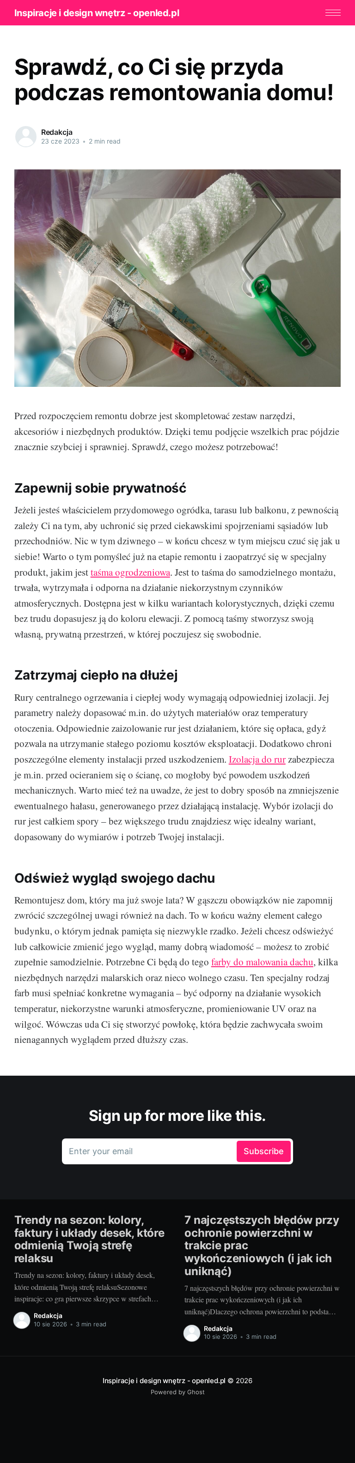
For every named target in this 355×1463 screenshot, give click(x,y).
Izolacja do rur (257, 759)
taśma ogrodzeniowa (130, 572)
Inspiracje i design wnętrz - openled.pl (96, 12)
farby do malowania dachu (262, 961)
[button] (333, 12)
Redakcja (57, 132)
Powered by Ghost (178, 1392)
